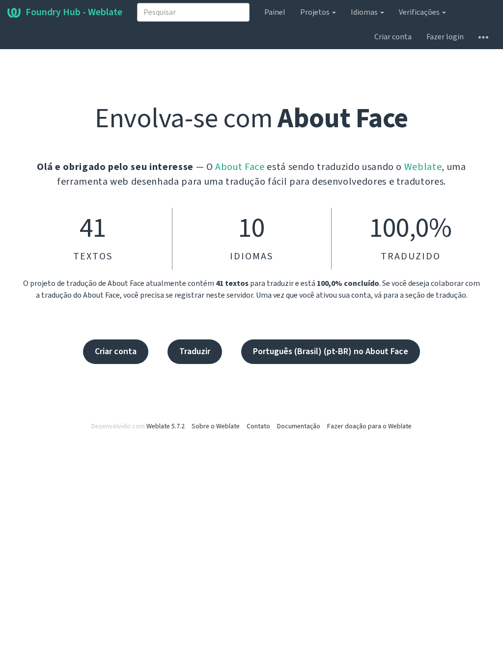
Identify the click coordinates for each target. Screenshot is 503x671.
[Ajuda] (483, 37)
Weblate (423, 167)
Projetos (315, 12)
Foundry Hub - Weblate (74, 12)
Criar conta (393, 36)
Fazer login (445, 36)
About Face (240, 167)
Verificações (420, 12)
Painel (274, 12)
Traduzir (194, 351)
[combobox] (193, 12)
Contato (258, 426)
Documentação (298, 426)
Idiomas (365, 12)
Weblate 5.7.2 (165, 426)
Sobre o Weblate (216, 426)
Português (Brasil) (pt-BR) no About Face (330, 351)
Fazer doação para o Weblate (369, 426)
